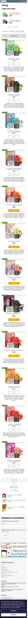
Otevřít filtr (14, 36)
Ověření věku (4, 569)
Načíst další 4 (14, 480)
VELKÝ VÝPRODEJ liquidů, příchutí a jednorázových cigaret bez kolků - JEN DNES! (13, 584)
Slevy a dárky (4, 567)
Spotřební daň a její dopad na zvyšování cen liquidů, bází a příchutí (12, 590)
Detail (14, 64)
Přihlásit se (5, 535)
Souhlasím (14, 615)
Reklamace (3, 574)
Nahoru (14, 490)
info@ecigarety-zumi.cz (8, 597)
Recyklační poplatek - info (7, 575)
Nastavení (13, 610)
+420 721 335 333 (7, 599)
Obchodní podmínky (6, 570)
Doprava (3, 566)
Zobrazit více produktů (13, 27)
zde (19, 607)
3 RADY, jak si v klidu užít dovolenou (10, 586)
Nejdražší (17, 31)
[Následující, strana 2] (14, 484)
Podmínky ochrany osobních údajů (9, 572)
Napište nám (4, 577)
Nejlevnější (12, 31)
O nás (2, 564)
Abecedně (22, 31)
